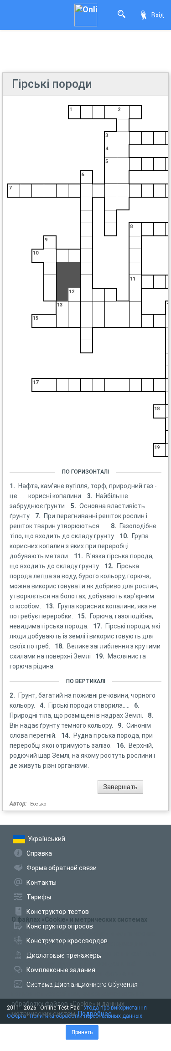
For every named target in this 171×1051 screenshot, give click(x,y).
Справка (39, 853)
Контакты (41, 882)
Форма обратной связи (61, 868)
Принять (82, 1032)
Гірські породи (52, 84)
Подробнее (95, 1013)
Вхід (157, 15)
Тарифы (38, 897)
